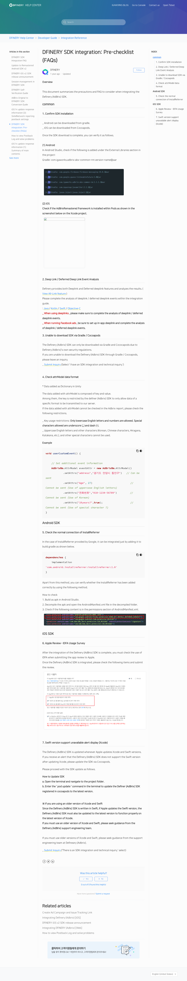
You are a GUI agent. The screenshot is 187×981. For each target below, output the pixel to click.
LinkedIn (52, 861)
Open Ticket (169, 5)
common (157, 57)
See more (14, 158)
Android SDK (159, 91)
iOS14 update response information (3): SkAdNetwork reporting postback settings (23, 114)
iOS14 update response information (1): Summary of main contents (23, 149)
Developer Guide (47, 38)
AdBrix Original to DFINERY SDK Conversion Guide (20, 101)
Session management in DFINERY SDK (23, 83)
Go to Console (139, 5)
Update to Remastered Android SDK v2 (23, 67)
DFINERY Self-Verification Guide (20, 91)
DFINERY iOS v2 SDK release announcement (22, 75)
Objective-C (74, 308)
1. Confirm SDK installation (169, 62)
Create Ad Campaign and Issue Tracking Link (67, 912)
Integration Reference (74, 38)
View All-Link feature (54, 293)
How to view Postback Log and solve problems (23, 137)
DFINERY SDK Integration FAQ (19, 59)
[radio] (85, 879)
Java (46, 308)
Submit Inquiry (52, 364)
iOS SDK (157, 104)
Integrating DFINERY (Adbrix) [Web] (62, 928)
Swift (63, 308)
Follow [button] (139, 70)
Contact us (154, 5)
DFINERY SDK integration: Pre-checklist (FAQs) (19, 127)
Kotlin (54, 308)
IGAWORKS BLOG (120, 5)
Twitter (48, 861)
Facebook (44, 861)
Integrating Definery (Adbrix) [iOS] (61, 917)
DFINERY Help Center (21, 38)
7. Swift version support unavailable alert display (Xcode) (167, 120)
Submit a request (103, 894)
